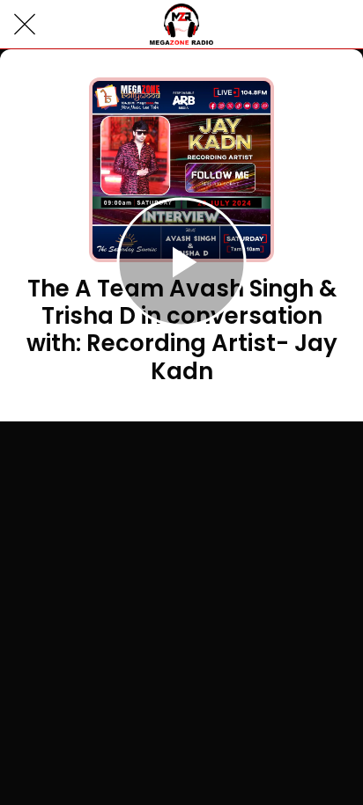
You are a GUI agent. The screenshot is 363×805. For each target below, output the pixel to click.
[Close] (24, 24)
